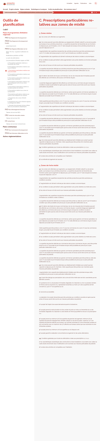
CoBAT (5, 30)
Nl (94, 12)
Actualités (69, 3)
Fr (91, 12)
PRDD (16, 42)
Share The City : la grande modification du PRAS (17, 52)
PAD (15, 109)
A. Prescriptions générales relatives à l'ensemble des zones (17, 63)
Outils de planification (55, 9)
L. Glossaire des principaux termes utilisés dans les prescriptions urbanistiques (19, 106)
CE (10, 121)
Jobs (90, 3)
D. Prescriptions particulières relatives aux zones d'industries (19, 75)
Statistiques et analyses (39, 9)
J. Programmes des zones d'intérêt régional (17, 98)
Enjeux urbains (25, 9)
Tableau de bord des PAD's (13, 112)
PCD (16, 130)
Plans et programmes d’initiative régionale (15, 34)
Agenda (76, 3)
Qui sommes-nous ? (70, 9)
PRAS (16, 49)
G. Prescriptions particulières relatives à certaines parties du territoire (18, 87)
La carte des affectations (12, 58)
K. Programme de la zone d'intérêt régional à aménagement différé (19, 102)
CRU (15, 115)
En (96, 12)
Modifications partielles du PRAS (14, 55)
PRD (15, 38)
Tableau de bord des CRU (13, 118)
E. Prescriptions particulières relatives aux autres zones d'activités (19, 78)
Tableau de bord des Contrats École (15, 124)
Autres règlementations (12, 136)
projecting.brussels (11, 46)
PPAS (16, 133)
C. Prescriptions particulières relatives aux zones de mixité (35, 12)
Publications (83, 3)
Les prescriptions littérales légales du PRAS (17, 60)
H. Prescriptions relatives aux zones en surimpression (18, 91)
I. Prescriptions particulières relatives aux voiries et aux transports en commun (18, 95)
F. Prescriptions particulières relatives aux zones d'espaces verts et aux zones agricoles (19, 83)
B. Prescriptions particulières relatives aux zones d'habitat (19, 67)
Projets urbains (14, 9)
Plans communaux (10, 127)
